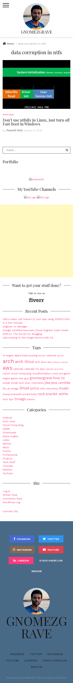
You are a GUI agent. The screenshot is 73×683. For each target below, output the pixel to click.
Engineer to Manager (15, 326)
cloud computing (21, 373)
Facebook (23, 539)
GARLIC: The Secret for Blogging (22, 333)
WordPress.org (11, 502)
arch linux (24, 361)
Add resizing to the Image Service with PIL (28, 337)
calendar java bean (54, 369)
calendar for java (34, 368)
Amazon (42, 356)
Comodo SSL (11, 511)
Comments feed (12, 498)
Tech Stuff (9, 462)
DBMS (6, 428)
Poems (7, 451)
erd (61, 373)
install (6, 382)
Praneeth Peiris (14, 130)
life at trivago (11, 388)
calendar (18, 368)
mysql (6, 394)
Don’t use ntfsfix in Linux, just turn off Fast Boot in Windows (36, 121)
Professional (10, 454)
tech (5, 399)
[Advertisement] (36, 241)
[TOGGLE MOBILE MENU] (6, 5)
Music (6, 447)
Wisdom (7, 469)
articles (64, 362)
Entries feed (10, 494)
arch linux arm (43, 362)
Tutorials (8, 465)
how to (59, 378)
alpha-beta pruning (26, 355)
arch (8, 361)
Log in (6, 491)
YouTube (8, 473)
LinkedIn (23, 560)
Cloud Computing (13, 425)
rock (41, 394)
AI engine (8, 355)
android (51, 355)
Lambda (64, 382)
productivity (29, 394)
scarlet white (57, 394)
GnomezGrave (36, 32)
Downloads (9, 432)
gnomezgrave (41, 378)
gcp (26, 378)
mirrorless (52, 388)
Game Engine (10, 436)
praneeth (16, 394)
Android (7, 417)
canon (6, 373)
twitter (53, 539)
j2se (47, 382)
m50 (42, 388)
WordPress (27, 677)
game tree (17, 378)
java (54, 382)
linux (24, 388)
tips (11, 399)
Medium (37, 571)
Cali (48, 677)
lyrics (34, 388)
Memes (7, 443)
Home (10, 43)
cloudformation (41, 373)
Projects (7, 458)
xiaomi (31, 399)
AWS (7, 368)
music (64, 388)
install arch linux (20, 382)
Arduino (56, 362)
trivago (20, 399)
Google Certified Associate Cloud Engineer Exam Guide (35, 330)
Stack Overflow (51, 560)
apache (60, 356)
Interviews (37, 382)
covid (55, 373)
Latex (6, 439)
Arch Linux (8, 115)
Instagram (24, 549)
